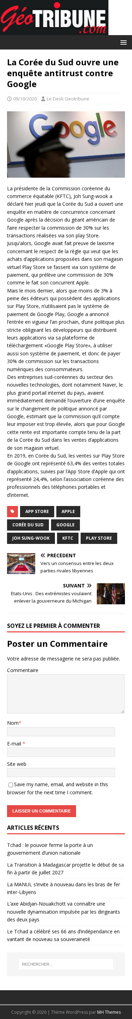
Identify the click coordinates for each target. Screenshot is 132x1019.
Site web (16, 764)
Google (65, 525)
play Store (99, 538)
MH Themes (109, 1012)
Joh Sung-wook (31, 538)
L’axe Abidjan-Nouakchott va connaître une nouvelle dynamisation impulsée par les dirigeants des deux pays (63, 911)
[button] (122, 42)
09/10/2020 (25, 99)
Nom (13, 722)
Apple (68, 511)
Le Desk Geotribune (68, 99)
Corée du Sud (28, 525)
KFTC (67, 538)
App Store (37, 511)
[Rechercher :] (66, 964)
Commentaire (22, 670)
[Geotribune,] (54, 31)
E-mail (15, 743)
